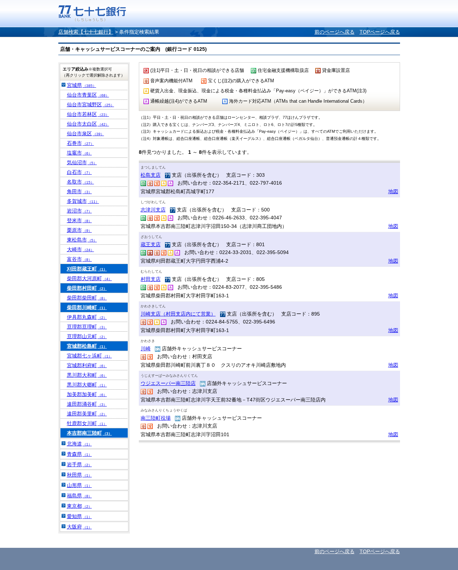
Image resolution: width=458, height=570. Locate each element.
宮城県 (81, 85)
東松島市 (82, 240)
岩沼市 (79, 211)
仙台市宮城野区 (90, 104)
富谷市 (79, 259)
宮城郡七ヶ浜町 (89, 356)
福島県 (79, 495)
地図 (393, 191)
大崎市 (80, 249)
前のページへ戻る (335, 32)
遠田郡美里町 (87, 413)
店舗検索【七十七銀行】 (85, 32)
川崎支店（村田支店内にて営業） (178, 314)
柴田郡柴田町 (87, 298)
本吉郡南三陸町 (89, 433)
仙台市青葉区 (88, 95)
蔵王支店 (151, 244)
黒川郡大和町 (87, 375)
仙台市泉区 (85, 133)
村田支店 (151, 279)
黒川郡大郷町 (87, 385)
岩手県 (79, 464)
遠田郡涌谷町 (87, 404)
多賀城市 (83, 201)
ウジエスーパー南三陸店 (168, 383)
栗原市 (79, 230)
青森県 (79, 454)
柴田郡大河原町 (89, 278)
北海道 (79, 444)
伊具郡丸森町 (87, 317)
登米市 (79, 220)
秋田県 (79, 475)
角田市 (79, 191)
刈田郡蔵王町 (87, 269)
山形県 (79, 485)
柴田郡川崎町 (87, 307)
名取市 (80, 182)
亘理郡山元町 (87, 336)
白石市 (79, 172)
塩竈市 (79, 153)
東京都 (79, 506)
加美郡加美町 (87, 394)
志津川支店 (153, 210)
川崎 (146, 348)
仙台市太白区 (88, 124)
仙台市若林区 (88, 114)
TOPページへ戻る (380, 32)
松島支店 (151, 175)
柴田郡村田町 (87, 288)
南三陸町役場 (156, 418)
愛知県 (79, 516)
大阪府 (79, 527)
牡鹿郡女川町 (87, 423)
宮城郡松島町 (87, 346)
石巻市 (80, 143)
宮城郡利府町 (87, 365)
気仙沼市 (82, 162)
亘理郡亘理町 (87, 327)
